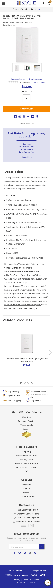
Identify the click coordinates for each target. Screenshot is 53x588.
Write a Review (39, 82)
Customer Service (26, 421)
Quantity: (27, 91)
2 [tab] (25, 383)
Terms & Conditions (31, 580)
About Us (26, 417)
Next (50, 352)
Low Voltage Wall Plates (25, 264)
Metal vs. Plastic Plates (26, 467)
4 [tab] (32, 383)
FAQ (26, 471)
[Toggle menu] (3, 3)
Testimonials (26, 425)
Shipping (26, 451)
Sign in (26, 488)
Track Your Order (26, 496)
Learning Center (26, 459)
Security (27, 429)
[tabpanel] (26, 353)
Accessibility (21, 582)
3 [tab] (28, 383)
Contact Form (32, 513)
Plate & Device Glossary (26, 463)
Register (26, 484)
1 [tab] (21, 383)
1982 (38, 9)
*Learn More (26, 157)
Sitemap (32, 582)
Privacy (17, 580)
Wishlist (26, 492)
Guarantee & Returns (26, 455)
